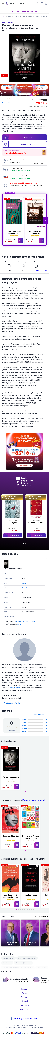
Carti (19, 624)
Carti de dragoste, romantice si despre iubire (18, 967)
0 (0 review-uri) (7, 102)
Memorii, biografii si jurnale (26, 621)
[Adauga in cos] (20, 240)
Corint (36, 270)
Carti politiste (41, 967)
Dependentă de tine (11, 836)
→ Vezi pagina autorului (11, 703)
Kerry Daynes (7, 22)
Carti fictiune (7, 963)
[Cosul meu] (46, 3)
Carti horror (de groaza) (23, 963)
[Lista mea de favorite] (42, 3)
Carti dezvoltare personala (27, 958)
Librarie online (3, 16)
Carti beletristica (8, 958)
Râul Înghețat (12, 523)
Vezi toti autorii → (41, 916)
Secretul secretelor (36, 523)
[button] (45, 220)
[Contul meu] (34, 4)
